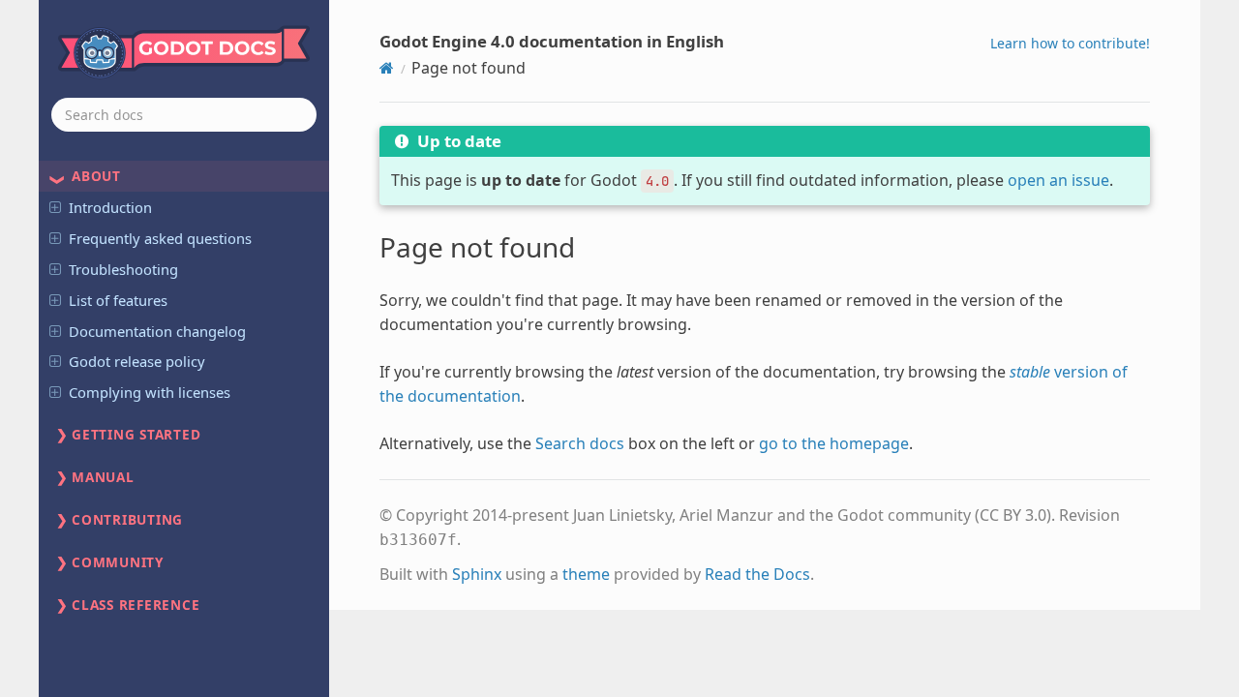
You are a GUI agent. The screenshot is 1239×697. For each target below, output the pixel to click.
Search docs (579, 443)
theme (586, 574)
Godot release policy (137, 361)
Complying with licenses (149, 392)
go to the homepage (834, 443)
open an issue (1058, 180)
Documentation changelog (157, 331)
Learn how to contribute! (1070, 43)
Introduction (110, 207)
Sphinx (476, 574)
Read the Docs (757, 574)
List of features (118, 300)
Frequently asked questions (160, 238)
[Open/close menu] (55, 206)
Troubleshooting (123, 269)
